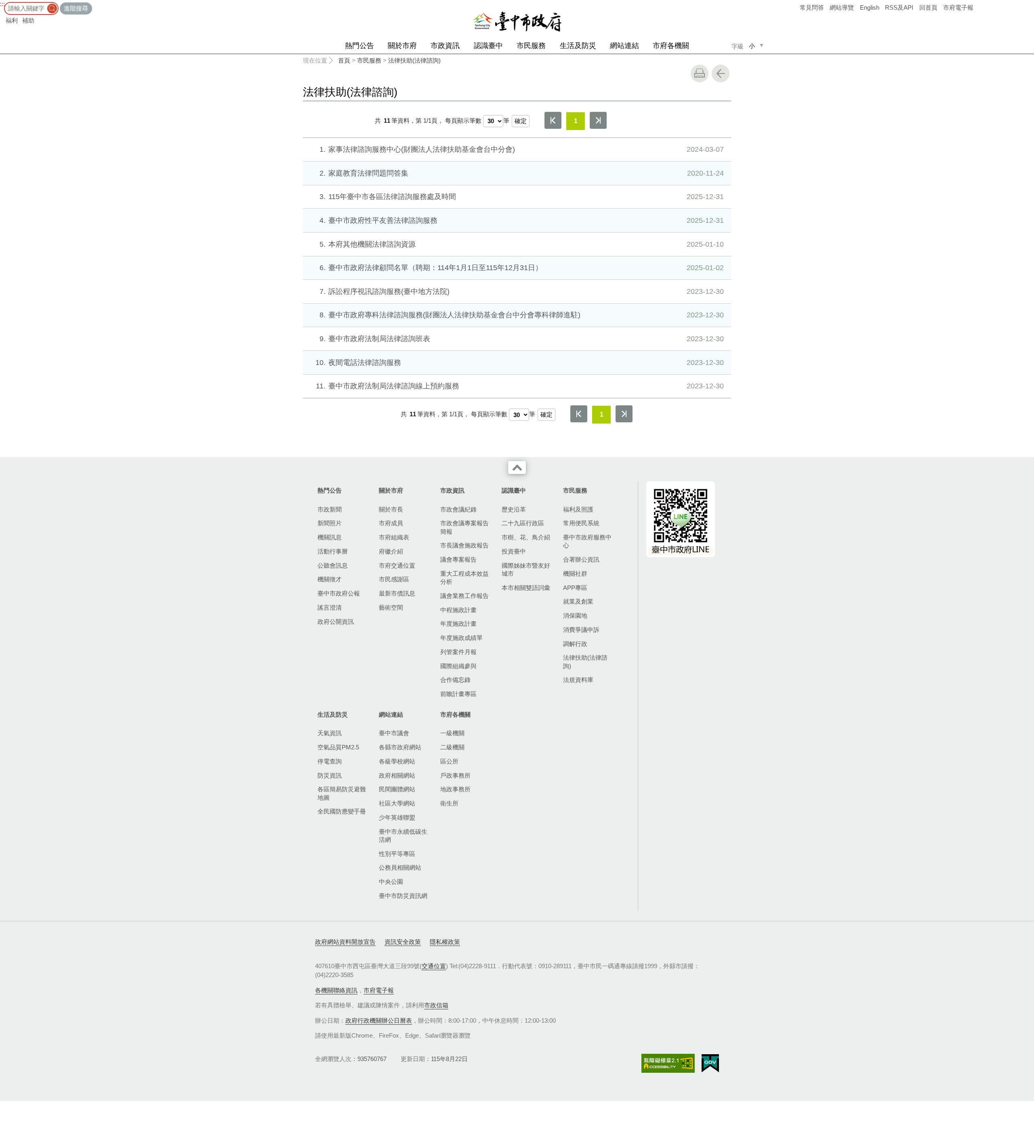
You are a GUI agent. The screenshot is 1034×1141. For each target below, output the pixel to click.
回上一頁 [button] (720, 73)
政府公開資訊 (335, 621)
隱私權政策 (445, 941)
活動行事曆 (332, 551)
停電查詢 (329, 761)
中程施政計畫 (458, 609)
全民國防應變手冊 (341, 811)
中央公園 (391, 881)
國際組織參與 (458, 666)
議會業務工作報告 (464, 595)
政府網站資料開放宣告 (345, 941)
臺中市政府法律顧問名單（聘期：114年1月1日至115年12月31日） (521, 268)
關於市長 (391, 509)
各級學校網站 (397, 761)
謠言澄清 (329, 607)
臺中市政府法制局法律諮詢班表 (521, 339)
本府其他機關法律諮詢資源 (521, 244)
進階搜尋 (76, 8)
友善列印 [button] (699, 73)
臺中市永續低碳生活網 (403, 835)
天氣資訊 (329, 733)
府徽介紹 (391, 551)
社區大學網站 (397, 803)
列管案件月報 (458, 651)
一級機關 (452, 733)
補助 (28, 20)
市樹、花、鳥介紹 (526, 537)
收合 (517, 467)
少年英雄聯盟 (397, 817)
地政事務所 (455, 789)
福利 (12, 20)
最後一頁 (598, 120)
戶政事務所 (455, 775)
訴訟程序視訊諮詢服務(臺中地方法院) (521, 291)
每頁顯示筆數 (463, 120)
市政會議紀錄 (458, 509)
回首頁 (928, 7)
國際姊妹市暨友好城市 (526, 569)
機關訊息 (329, 537)
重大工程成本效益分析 (464, 577)
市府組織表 (394, 537)
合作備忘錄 (455, 679)
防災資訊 (329, 775)
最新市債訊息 (397, 593)
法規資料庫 (578, 679)
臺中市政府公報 (338, 593)
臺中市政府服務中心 (587, 541)
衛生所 (449, 803)
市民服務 (531, 46)
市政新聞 (329, 509)
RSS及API (899, 7)
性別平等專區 (397, 853)
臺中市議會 (394, 733)
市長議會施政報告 (464, 545)
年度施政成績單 (461, 637)
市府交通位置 (397, 565)
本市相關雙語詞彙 (526, 587)
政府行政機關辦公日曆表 (378, 1020)
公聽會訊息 (332, 565)
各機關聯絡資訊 (336, 990)
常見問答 (812, 7)
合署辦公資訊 (581, 559)
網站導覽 (842, 7)
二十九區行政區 (523, 523)
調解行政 (575, 643)
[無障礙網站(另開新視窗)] (668, 1063)
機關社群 (575, 573)
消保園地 (575, 615)
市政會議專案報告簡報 (464, 527)
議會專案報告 (458, 559)
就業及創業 (578, 601)
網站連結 (624, 46)
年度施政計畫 (458, 623)
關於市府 (402, 46)
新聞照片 (329, 523)
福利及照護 (578, 509)
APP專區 (575, 587)
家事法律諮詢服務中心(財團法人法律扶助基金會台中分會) (521, 149)
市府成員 (391, 523)
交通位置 (434, 966)
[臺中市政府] (517, 22)
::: (2, 3)
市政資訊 (445, 46)
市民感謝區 (394, 579)
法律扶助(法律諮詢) (414, 60)
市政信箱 (436, 1005)
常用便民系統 (581, 523)
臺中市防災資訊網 (403, 895)
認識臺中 (488, 46)
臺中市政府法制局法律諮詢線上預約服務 (520, 386)
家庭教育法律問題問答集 (521, 173)
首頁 (344, 60)
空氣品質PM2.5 (338, 747)
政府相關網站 (397, 775)
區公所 (449, 761)
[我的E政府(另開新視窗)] (710, 1063)
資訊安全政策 (403, 941)
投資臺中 (514, 551)
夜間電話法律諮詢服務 (519, 363)
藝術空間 (391, 607)
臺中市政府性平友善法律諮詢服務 (521, 220)
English (869, 7)
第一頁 (552, 120)
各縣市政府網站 (400, 747)
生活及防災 (578, 46)
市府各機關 (671, 46)
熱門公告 (359, 46)
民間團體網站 (397, 789)
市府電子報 (958, 7)
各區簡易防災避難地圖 (341, 793)
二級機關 (452, 747)
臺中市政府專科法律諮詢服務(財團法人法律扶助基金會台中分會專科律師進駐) (521, 315)
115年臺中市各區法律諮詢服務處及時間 (521, 197)
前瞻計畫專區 (458, 693)
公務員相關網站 (400, 867)
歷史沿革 (514, 509)
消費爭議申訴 (581, 629)
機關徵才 (329, 579)
